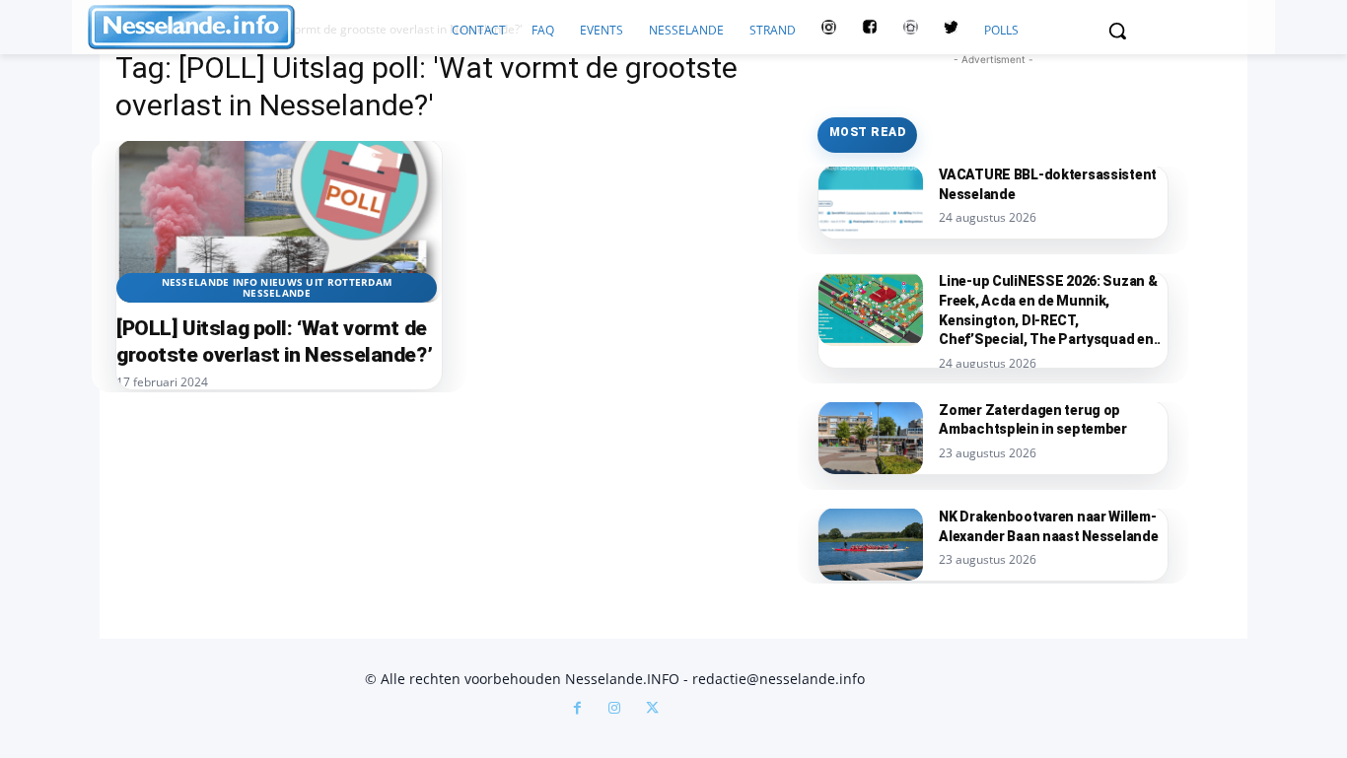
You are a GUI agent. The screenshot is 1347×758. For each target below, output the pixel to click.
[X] (652, 710)
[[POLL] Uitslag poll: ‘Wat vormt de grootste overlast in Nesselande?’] (279, 221)
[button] (1117, 30)
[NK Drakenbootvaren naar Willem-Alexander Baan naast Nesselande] (870, 544)
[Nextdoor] (910, 30)
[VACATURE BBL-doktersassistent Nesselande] (870, 202)
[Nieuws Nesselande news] (263, 27)
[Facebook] (577, 710)
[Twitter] (951, 30)
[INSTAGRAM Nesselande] (829, 30)
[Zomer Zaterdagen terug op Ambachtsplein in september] (870, 437)
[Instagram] (614, 710)
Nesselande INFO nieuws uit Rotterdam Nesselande (277, 287)
